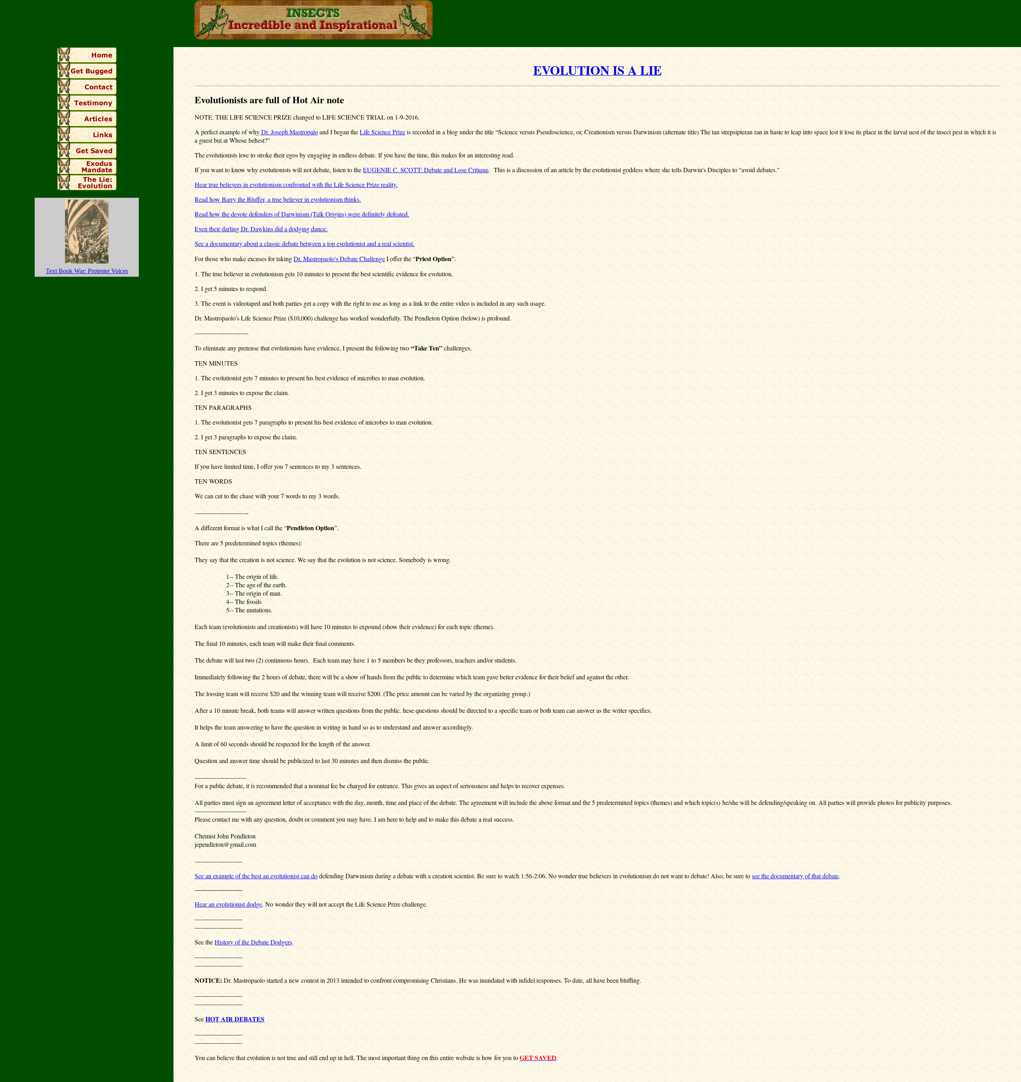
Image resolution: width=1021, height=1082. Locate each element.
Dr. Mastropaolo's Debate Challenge (339, 258)
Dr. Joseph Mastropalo (289, 132)
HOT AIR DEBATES (234, 1018)
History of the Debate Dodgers (253, 942)
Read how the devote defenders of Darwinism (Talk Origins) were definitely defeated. (302, 214)
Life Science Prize (382, 132)
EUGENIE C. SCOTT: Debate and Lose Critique (426, 169)
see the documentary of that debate (795, 876)
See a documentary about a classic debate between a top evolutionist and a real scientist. (304, 243)
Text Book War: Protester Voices (87, 271)
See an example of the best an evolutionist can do (256, 876)
